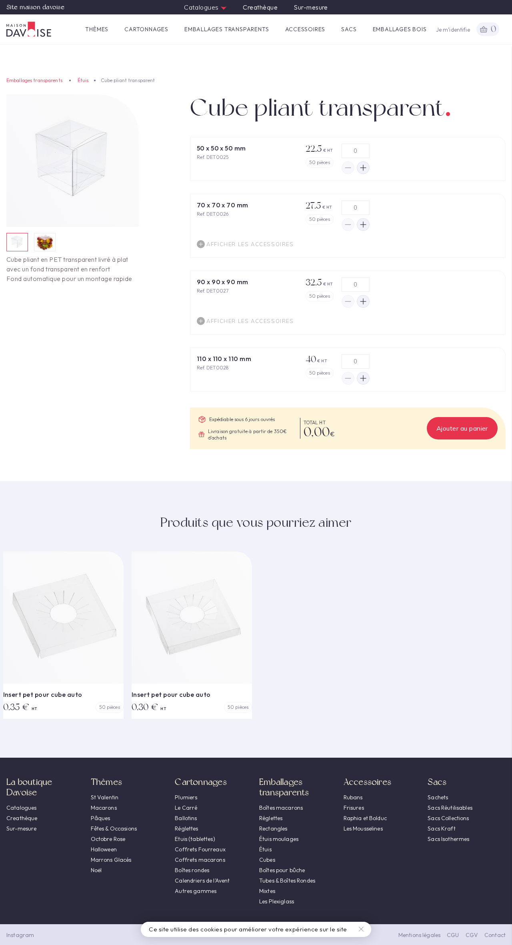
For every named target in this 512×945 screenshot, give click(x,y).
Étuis (83, 80)
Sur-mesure (311, 7)
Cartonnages (146, 29)
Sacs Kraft (441, 828)
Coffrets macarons (200, 859)
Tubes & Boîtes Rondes (287, 880)
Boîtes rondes (192, 870)
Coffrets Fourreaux (200, 849)
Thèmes (96, 29)
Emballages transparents (226, 29)
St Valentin (105, 797)
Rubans (353, 797)
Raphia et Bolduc (365, 818)
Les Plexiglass (276, 901)
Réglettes (186, 828)
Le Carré (186, 807)
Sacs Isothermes (448, 839)
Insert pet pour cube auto (42, 694)
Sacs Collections (448, 818)
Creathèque (260, 7)
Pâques (100, 818)
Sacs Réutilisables (450, 807)
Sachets (438, 797)
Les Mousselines (363, 828)
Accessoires (305, 29)
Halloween (104, 849)
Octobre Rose (108, 839)
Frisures (354, 807)
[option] (72, 160)
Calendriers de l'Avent (202, 880)
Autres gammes (195, 891)
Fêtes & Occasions (114, 828)
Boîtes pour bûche (282, 870)
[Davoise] (28, 29)
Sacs (348, 29)
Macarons (104, 807)
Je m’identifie (453, 29)
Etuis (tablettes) (195, 839)
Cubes (267, 859)
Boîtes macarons (281, 807)
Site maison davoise (35, 7)
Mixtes (267, 891)
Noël (96, 870)
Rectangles (273, 828)
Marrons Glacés (111, 859)
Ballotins (186, 818)
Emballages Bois (400, 29)
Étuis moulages (278, 839)
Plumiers (186, 797)
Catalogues (202, 7)
